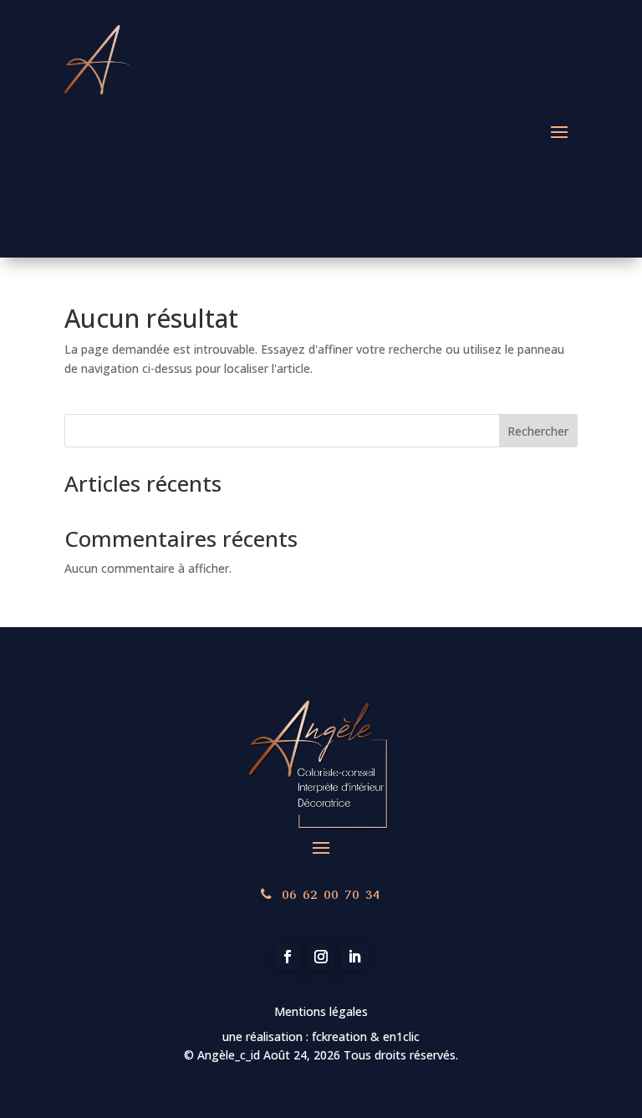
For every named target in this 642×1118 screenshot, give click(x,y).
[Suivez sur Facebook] (287, 956)
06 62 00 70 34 (331, 894)
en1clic (400, 1036)
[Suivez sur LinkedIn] (354, 956)
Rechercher (537, 431)
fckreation (341, 1036)
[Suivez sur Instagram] (321, 956)
